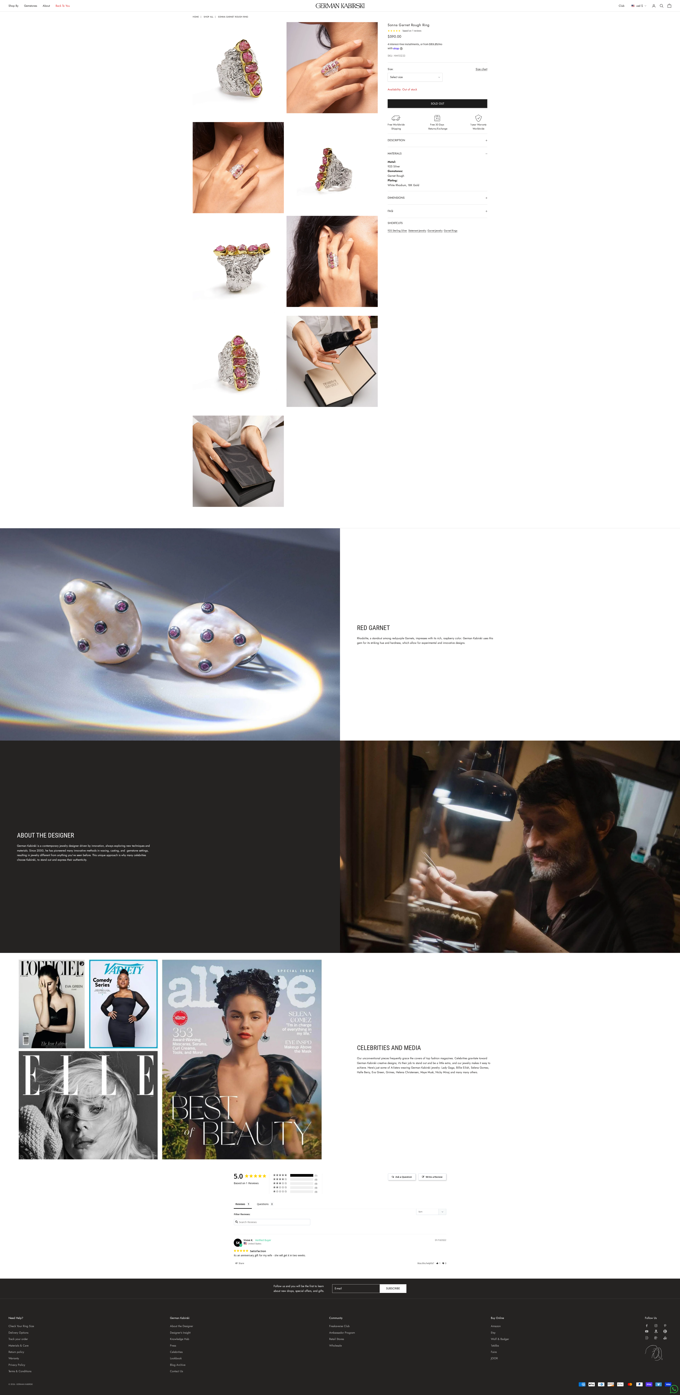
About (46, 6)
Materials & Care (18, 1346)
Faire (494, 1352)
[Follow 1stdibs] (646, 1338)
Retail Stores (336, 1339)
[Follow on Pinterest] (665, 1325)
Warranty (13, 1358)
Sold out (437, 104)
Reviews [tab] (240, 1204)
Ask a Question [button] (403, 1176)
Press (173, 1346)
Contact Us (176, 1371)
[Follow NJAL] (656, 1338)
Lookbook (176, 1358)
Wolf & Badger (500, 1339)
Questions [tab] (263, 1204)
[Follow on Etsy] (665, 1331)
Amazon (496, 1326)
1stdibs (495, 1346)
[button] (438, 1263)
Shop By (13, 6)
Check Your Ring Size (21, 1326)
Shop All (208, 16)
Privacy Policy (16, 1365)
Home (196, 16)
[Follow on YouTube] (646, 1331)
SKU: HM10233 (396, 56)
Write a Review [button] (434, 1176)
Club (621, 6)
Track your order (18, 1339)
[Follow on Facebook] (646, 1325)
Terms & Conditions (19, 1371)
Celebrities (176, 1352)
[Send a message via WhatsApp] (674, 1389)
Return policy (16, 1352)
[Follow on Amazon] (656, 1331)
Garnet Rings (450, 230)
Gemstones (30, 6)
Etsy (493, 1333)
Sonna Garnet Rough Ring (233, 16)
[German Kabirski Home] (658, 1353)
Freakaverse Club (339, 1326)
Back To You (63, 6)
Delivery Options (18, 1333)
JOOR (494, 1358)
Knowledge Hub (179, 1339)
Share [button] (241, 1263)
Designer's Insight (180, 1333)
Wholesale (335, 1346)
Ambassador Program (342, 1333)
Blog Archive (177, 1365)
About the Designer (181, 1326)
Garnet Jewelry (435, 230)
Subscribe (393, 1288)
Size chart (481, 69)
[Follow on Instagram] (656, 1325)
